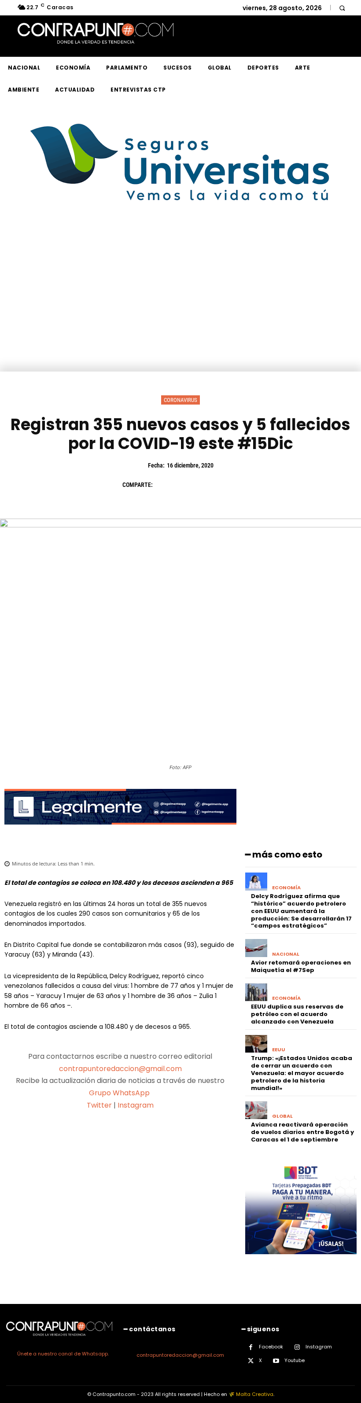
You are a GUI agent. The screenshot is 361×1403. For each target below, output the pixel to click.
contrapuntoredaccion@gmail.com (120, 1069)
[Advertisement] (180, 305)
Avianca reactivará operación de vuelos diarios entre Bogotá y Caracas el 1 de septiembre (302, 1132)
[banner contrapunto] (120, 831)
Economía (286, 887)
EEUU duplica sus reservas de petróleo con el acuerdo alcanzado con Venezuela (297, 1014)
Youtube (294, 1360)
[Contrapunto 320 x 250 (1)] (301, 1261)
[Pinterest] (204, 484)
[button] (342, 7)
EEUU (278, 1049)
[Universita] (180, 233)
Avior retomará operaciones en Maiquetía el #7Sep (301, 966)
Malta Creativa (254, 1394)
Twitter (99, 1105)
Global (282, 1116)
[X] (184, 484)
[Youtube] (276, 1360)
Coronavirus (180, 400)
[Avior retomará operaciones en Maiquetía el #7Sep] (256, 948)
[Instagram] (297, 1347)
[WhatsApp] (224, 484)
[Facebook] (164, 484)
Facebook (271, 1346)
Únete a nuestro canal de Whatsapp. (63, 1353)
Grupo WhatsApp (120, 1093)
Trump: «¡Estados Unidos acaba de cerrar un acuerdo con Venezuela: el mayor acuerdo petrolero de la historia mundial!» (301, 1073)
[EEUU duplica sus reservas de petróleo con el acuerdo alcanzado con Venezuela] (256, 992)
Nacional (285, 954)
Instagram (136, 1105)
